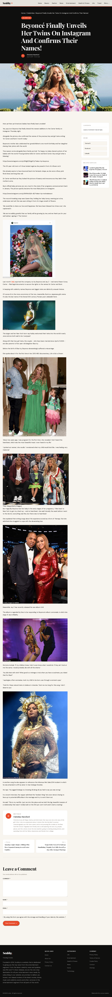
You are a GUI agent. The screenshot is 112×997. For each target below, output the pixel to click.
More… (106, 3)
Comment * (7, 878)
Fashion (54, 3)
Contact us (48, 966)
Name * (5, 900)
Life (93, 3)
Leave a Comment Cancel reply (92, 130)
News (61, 3)
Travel (99, 3)
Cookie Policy (94, 961)
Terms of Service (95, 958)
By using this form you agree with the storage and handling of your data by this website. (35, 917)
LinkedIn (87, 153)
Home (40, 3)
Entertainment (71, 3)
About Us (47, 958)
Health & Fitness (83, 3)
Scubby (7, 3)
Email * (5, 908)
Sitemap (92, 968)
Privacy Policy (49, 962)
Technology (70, 971)
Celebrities (30, 13)
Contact (92, 964)
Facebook (87, 148)
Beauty (47, 3)
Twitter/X (87, 143)
